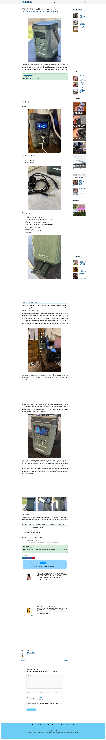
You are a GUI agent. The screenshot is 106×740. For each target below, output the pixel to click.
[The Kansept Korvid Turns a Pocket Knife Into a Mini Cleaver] (76, 262)
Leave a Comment (53, 11)
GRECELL (32, 78)
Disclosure (63, 724)
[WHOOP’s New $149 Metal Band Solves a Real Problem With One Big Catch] (76, 276)
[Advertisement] (45, 91)
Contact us (41, 724)
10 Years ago (84, 174)
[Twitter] (49, 730)
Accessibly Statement (72, 724)
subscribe (32, 705)
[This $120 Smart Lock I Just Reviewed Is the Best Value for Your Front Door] (76, 15)
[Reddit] (57, 730)
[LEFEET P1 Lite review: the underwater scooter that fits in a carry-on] (76, 22)
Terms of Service (56, 724)
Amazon (38, 78)
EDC (62, 2)
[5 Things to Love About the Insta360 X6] (76, 92)
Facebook (28, 558)
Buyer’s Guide (56, 2)
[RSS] (56, 730)
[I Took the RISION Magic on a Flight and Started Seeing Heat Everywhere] (76, 85)
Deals (50, 2)
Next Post (66, 660)
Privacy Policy (47, 724)
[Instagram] (51, 730)
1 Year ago (75, 174)
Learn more (59, 15)
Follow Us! (34, 724)
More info (53, 603)
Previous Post (24, 660)
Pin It (33, 558)
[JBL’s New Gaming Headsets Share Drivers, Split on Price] (76, 269)
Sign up (43, 562)
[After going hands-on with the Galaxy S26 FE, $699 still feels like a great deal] (76, 78)
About (29, 724)
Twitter (24, 558)
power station (45, 11)
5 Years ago (79, 174)
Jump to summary (28, 75)
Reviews (39, 11)
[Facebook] (48, 730)
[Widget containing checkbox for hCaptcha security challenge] (34, 698)
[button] (85, 2)
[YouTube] (54, 730)
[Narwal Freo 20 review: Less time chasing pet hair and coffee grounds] (76, 29)
